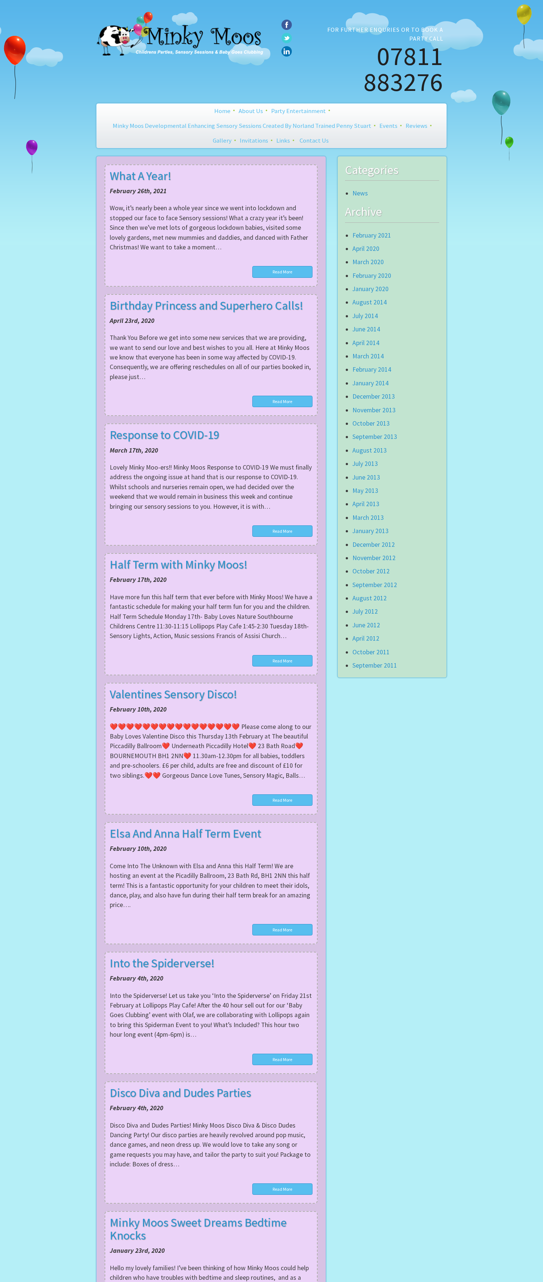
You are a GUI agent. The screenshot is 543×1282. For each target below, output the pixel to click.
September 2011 (374, 665)
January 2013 (370, 531)
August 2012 (369, 598)
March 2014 (368, 356)
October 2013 (371, 423)
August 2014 (369, 302)
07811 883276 (403, 69)
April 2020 (365, 249)
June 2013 (366, 477)
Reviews (416, 126)
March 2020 (368, 262)
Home (222, 111)
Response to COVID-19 (164, 434)
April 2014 (365, 343)
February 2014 (371, 369)
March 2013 (368, 518)
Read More (282, 272)
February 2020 (371, 276)
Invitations (254, 140)
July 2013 (365, 464)
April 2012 (365, 638)
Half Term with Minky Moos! (178, 564)
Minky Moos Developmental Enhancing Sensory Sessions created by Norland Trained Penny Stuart (242, 126)
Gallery (222, 140)
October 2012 (371, 571)
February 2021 (371, 235)
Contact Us (314, 140)
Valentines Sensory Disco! (173, 694)
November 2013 (374, 410)
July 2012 (365, 611)
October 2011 (371, 652)
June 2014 (366, 329)
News (360, 193)
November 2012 (374, 558)
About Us (251, 111)
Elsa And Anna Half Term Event (185, 833)
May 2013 (365, 491)
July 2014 (365, 316)
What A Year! (140, 175)
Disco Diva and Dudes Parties (180, 1092)
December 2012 (373, 545)
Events (388, 126)
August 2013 (369, 450)
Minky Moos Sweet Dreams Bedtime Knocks (198, 1229)
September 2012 (374, 585)
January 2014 (370, 383)
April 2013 (365, 504)
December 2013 (373, 396)
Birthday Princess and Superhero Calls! (206, 305)
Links (283, 140)
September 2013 (374, 437)
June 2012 (366, 625)
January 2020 (370, 289)
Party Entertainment (298, 111)
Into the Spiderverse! (162, 963)
